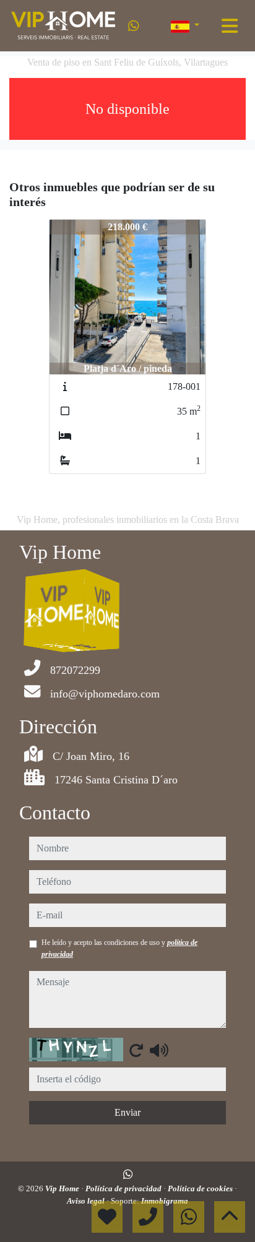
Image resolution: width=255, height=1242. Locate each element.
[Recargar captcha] (136, 1050)
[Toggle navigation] (229, 26)
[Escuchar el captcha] (159, 1050)
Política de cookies (201, 1188)
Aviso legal (86, 1200)
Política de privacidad (124, 1188)
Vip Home (63, 1188)
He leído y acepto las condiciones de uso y (119, 948)
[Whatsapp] (133, 26)
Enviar (127, 1112)
